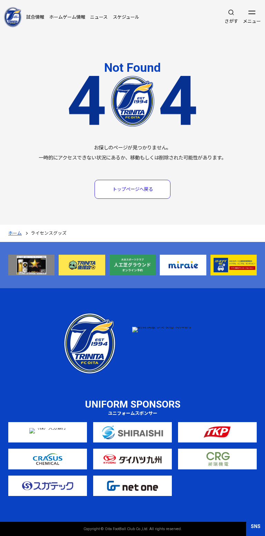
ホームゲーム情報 (67, 17)
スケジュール (126, 17)
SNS (256, 526)
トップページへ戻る (132, 189)
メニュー (252, 21)
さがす (231, 21)
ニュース (99, 17)
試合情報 (35, 17)
